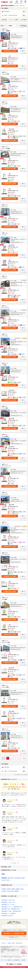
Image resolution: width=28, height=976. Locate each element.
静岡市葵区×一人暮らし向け (8, 900)
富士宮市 (4, 880)
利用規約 (9, 960)
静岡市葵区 (4, 878)
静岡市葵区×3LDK (15, 909)
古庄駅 (8, 891)
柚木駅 (12, 891)
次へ (24, 758)
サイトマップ (3, 960)
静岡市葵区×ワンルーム (7, 906)
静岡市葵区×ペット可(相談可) (9, 913)
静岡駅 (13, 889)
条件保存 (5, 19)
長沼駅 (21, 889)
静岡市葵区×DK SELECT (7, 915)
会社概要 (23, 960)
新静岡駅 (17, 889)
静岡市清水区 (11, 878)
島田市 (8, 880)
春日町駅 (9, 889)
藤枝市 (23, 878)
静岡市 (13, 943)
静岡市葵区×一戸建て (7, 911)
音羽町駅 (4, 889)
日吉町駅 (4, 891)
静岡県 (3, 874)
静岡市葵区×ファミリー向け (8, 904)
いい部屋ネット (4, 943)
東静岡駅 (16, 891)
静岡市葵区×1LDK (18, 906)
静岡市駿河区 (18, 878)
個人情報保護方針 (16, 960)
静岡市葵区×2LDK (6, 909)
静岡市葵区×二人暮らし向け (8, 902)
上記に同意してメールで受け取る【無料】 (14, 933)
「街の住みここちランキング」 (15, 792)
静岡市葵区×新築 (17, 911)
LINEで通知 (24, 19)
